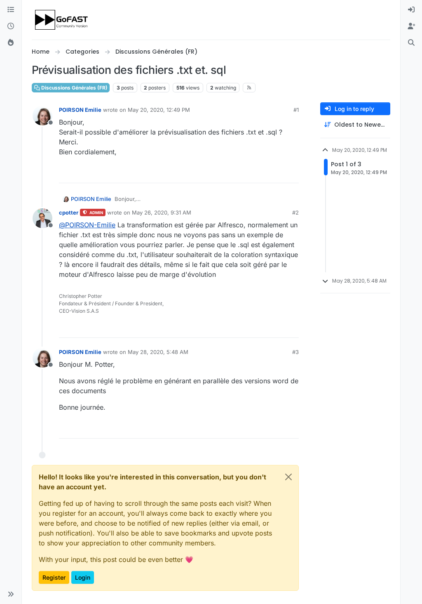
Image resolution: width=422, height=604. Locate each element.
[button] (10, 594)
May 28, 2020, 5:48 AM (158, 352)
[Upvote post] (262, 173)
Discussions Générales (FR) (74, 88)
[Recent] (10, 26)
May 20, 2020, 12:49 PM (159, 109)
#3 (295, 352)
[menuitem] (411, 10)
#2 (295, 212)
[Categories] (10, 10)
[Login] (411, 10)
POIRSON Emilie (80, 109)
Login (82, 577)
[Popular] (10, 43)
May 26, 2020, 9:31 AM (161, 212)
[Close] (288, 476)
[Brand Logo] (62, 20)
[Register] (411, 26)
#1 (296, 109)
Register (54, 577)
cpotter (68, 212)
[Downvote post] (291, 173)
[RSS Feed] (249, 87)
